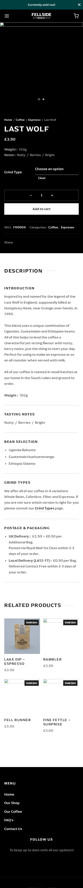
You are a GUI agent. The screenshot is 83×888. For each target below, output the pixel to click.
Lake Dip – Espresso (14, 661)
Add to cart (42, 209)
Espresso (34, 120)
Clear (42, 178)
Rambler (52, 659)
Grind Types (44, 508)
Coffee (20, 120)
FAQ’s (8, 820)
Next (78, 64)
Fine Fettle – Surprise (57, 722)
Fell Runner (17, 720)
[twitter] (42, 860)
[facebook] (32, 860)
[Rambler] (61, 636)
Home (8, 120)
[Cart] (76, 15)
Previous (4, 64)
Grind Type (13, 172)
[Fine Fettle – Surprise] (61, 697)
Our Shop (12, 803)
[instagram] (51, 860)
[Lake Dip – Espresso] (22, 636)
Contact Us (13, 829)
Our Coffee (13, 811)
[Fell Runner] (22, 697)
